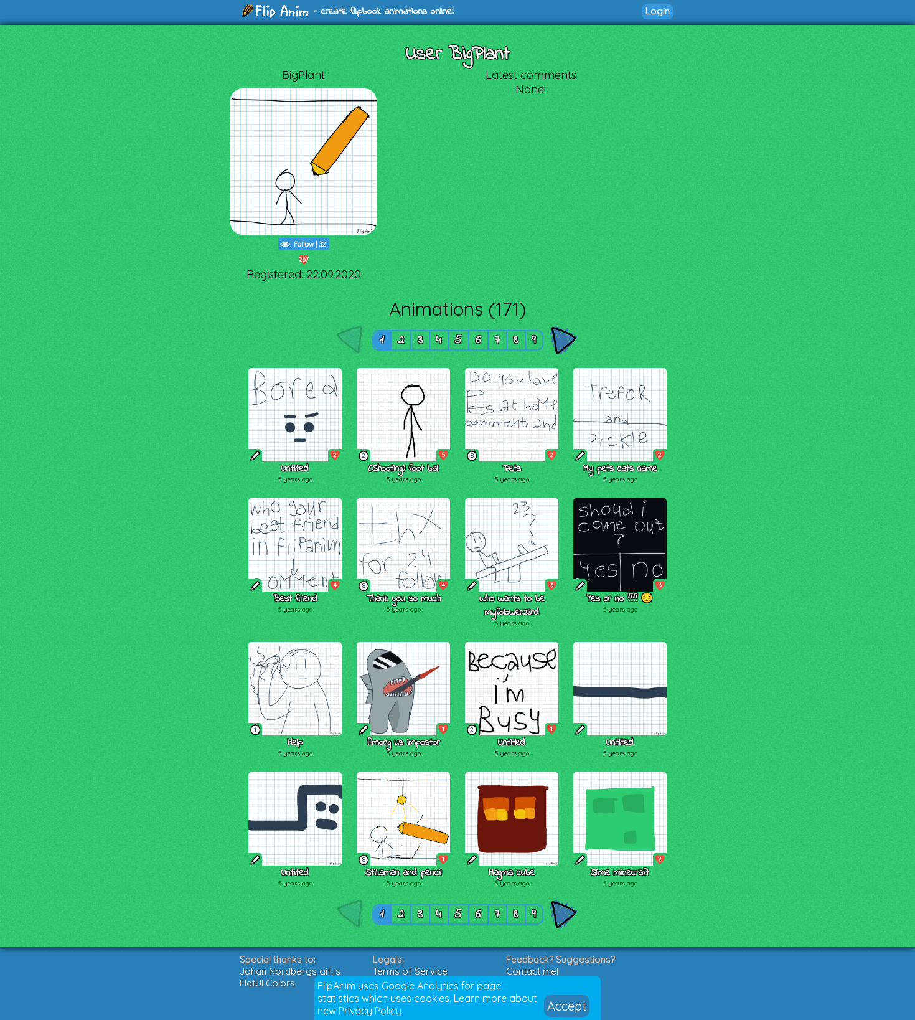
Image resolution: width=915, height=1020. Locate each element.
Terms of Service (410, 971)
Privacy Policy (370, 1010)
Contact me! (532, 971)
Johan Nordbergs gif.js (290, 971)
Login (657, 11)
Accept (566, 1006)
